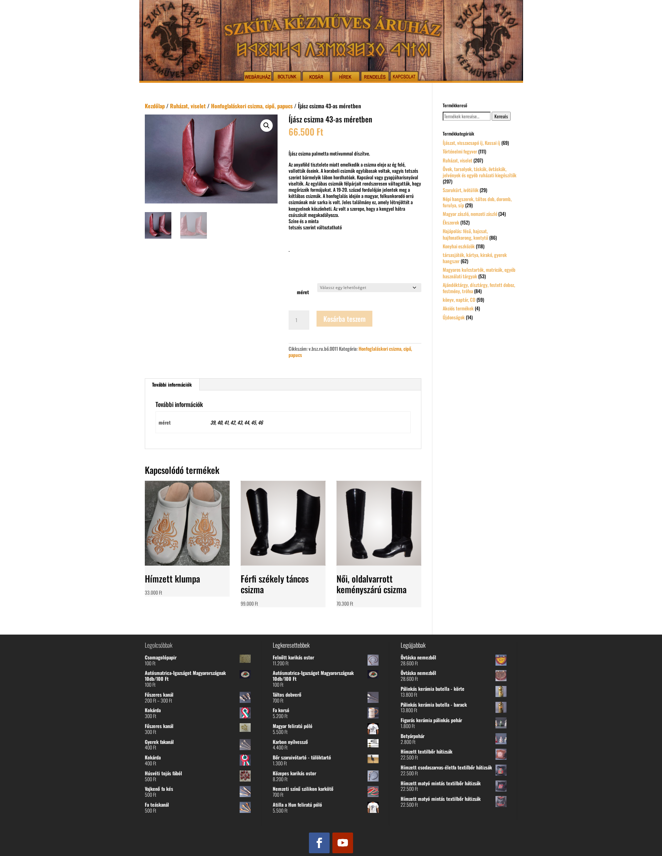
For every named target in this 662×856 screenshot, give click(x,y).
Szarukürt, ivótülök (461, 189)
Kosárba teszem (344, 318)
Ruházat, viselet (188, 106)
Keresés (501, 116)
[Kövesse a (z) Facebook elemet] (319, 843)
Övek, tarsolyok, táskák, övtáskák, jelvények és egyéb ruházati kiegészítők (479, 172)
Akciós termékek (458, 308)
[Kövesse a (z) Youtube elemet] (342, 843)
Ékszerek (451, 222)
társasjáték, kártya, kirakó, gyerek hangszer (475, 258)
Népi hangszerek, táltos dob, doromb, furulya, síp (477, 202)
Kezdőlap (155, 106)
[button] (266, 125)
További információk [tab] (172, 384)
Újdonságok (454, 317)
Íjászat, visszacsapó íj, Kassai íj (471, 142)
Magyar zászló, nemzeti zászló (470, 213)
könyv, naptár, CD (459, 299)
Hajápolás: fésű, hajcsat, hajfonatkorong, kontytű (465, 234)
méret (303, 292)
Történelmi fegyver (460, 151)
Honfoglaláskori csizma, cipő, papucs (252, 106)
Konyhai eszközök (459, 246)
